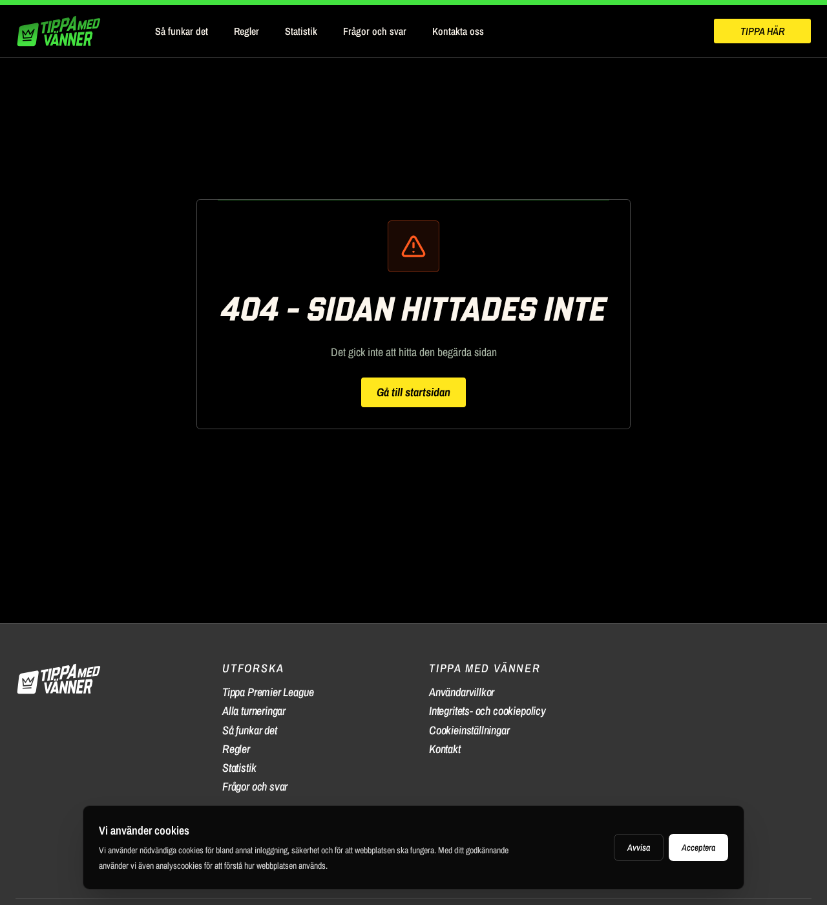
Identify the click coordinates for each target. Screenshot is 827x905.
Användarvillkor (461, 692)
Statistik (301, 31)
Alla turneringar (254, 711)
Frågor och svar (374, 31)
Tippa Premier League (267, 692)
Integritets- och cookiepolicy (487, 711)
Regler (246, 31)
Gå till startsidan (413, 392)
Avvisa (638, 847)
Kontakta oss (458, 31)
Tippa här (762, 31)
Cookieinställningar (469, 730)
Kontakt (445, 749)
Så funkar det (181, 31)
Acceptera (698, 847)
